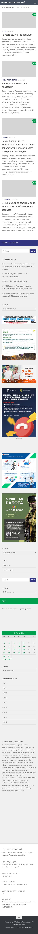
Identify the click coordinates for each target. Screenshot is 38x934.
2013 (5, 707)
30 (4, 656)
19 (19, 650)
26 (19, 653)
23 (4, 653)
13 (24, 646)
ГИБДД (4, 31)
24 (9, 653)
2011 (5, 717)
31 (9, 656)
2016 (5, 693)
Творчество (12, 80)
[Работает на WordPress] (13, 927)
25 (14, 653)
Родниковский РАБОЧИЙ (13, 2)
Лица (4, 80)
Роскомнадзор (8, 570)
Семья (4, 138)
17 (9, 650)
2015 (5, 698)
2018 (5, 683)
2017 (5, 688)
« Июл (4, 659)
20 (24, 650)
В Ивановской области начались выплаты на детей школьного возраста (19, 206)
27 (24, 653)
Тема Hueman (28, 927)
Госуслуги (7, 565)
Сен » (9, 659)
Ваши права (6, 199)
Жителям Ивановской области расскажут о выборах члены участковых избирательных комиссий (18, 266)
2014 (5, 703)
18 (14, 650)
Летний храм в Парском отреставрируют (16, 609)
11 (14, 646)
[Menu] (35, 2)
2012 (5, 712)
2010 (5, 722)
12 (19, 646)
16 (4, 650)
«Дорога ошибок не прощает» (17, 34)
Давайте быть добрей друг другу (15, 281)
